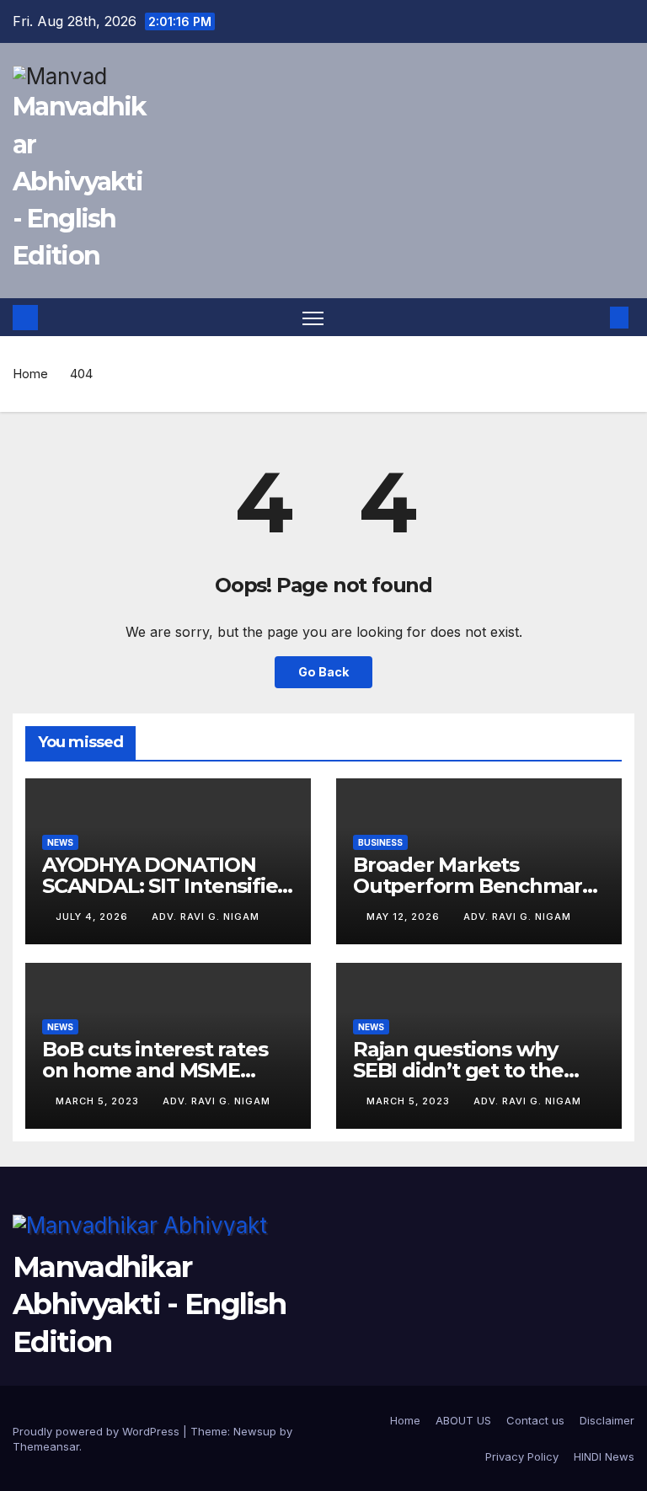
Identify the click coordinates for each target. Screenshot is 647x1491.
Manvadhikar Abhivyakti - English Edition (80, 181)
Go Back (323, 672)
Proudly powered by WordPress (98, 1431)
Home (30, 374)
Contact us (535, 1420)
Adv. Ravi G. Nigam (205, 916)
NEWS (60, 842)
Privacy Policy (522, 1456)
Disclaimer (607, 1420)
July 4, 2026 (93, 916)
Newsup (254, 1431)
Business (380, 842)
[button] (592, 317)
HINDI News (604, 1456)
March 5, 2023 (99, 1101)
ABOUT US (463, 1420)
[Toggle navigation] (313, 318)
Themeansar (46, 1446)
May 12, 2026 (404, 916)
